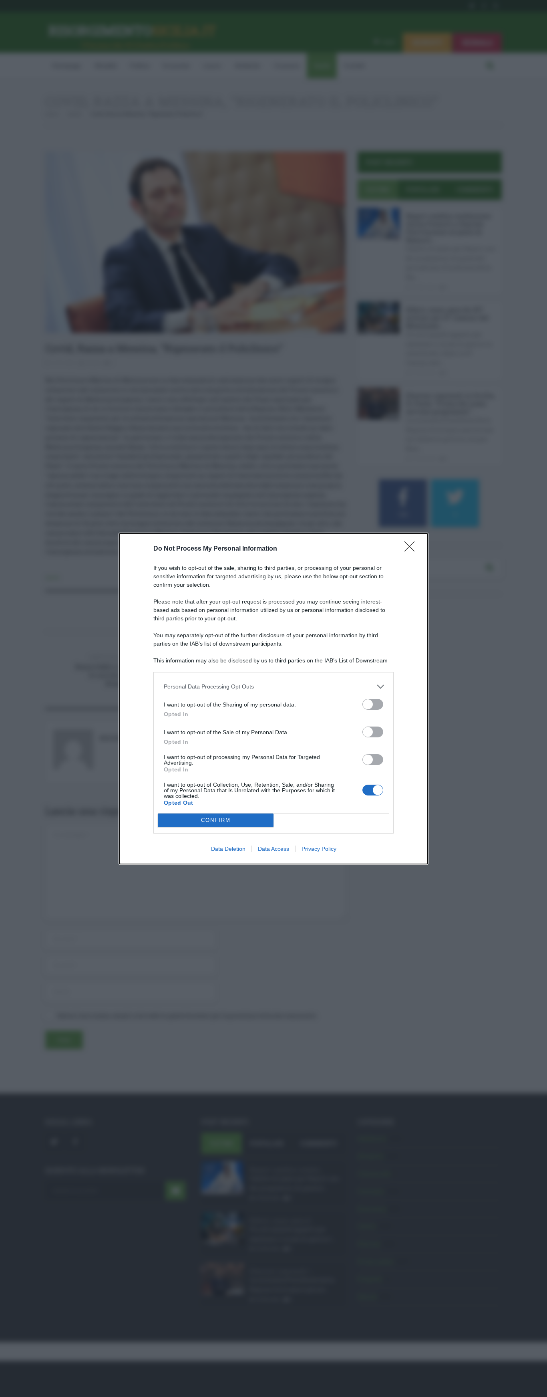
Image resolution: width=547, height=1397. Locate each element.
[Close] (412, 549)
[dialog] (273, 698)
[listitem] (273, 686)
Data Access (273, 849)
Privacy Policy (319, 849)
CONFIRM (216, 820)
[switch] (372, 704)
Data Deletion (228, 849)
